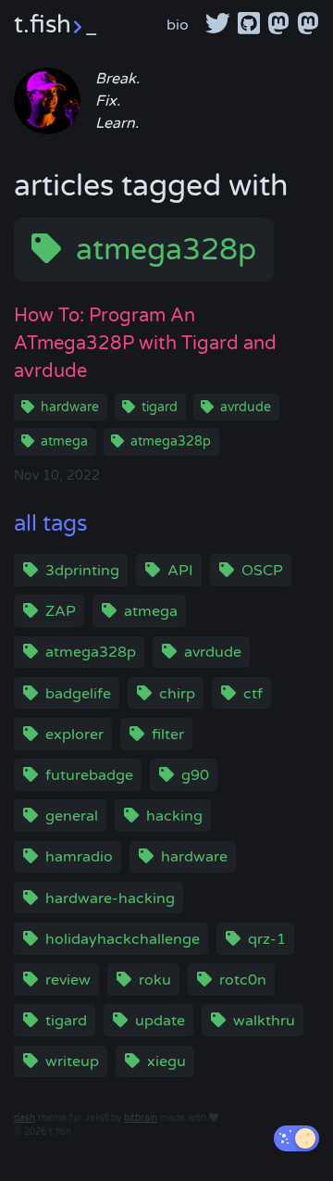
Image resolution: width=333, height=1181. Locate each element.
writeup (72, 1061)
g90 (195, 775)
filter (168, 734)
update (160, 1020)
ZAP (60, 611)
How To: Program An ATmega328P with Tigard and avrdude (145, 344)
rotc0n (242, 980)
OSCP (262, 570)
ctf (253, 694)
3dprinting (82, 570)
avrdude (245, 407)
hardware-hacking (110, 898)
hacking (174, 816)
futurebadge (89, 775)
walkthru (264, 1020)
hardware (70, 407)
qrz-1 (267, 939)
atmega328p (166, 250)
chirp (177, 694)
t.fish (55, 24)
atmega (64, 441)
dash (24, 1118)
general (71, 816)
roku (155, 980)
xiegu (166, 1061)
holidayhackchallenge (122, 939)
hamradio (79, 857)
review (68, 980)
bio (177, 25)
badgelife (78, 694)
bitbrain (140, 1118)
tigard (160, 407)
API (180, 570)
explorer (74, 734)
